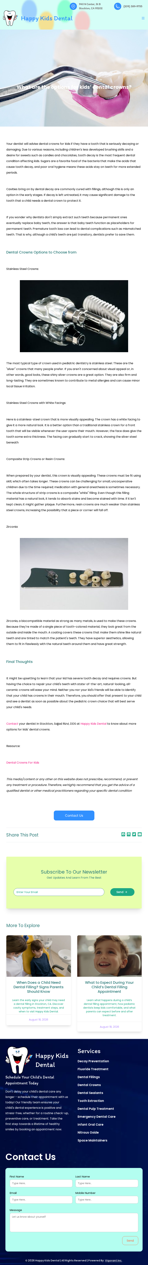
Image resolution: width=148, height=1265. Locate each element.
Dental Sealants (90, 1093)
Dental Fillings (89, 1077)
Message (16, 1210)
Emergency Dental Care (97, 1116)
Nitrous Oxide (88, 1132)
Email (13, 1193)
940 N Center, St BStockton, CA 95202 (91, 6)
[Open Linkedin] (129, 834)
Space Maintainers (92, 1140)
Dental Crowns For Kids (22, 763)
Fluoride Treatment (93, 1069)
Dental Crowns (89, 1085)
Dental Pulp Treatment (96, 1109)
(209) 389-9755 (132, 6)
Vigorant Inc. (113, 1260)
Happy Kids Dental (93, 724)
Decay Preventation (93, 1061)
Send (119, 892)
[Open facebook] (123, 834)
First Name (17, 1176)
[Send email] (139, 834)
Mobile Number (85, 1193)
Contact (12, 724)
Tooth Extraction (91, 1101)
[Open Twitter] (134, 834)
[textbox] (59, 892)
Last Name (82, 1176)
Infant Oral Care (90, 1124)
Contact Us (74, 815)
